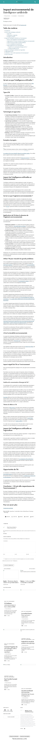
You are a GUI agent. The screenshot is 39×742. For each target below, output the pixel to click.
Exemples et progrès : (11, 36)
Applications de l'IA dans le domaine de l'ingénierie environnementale (20, 41)
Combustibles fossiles (19, 511)
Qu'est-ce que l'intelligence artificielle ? (13, 32)
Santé (33, 639)
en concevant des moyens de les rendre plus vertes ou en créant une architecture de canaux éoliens (18, 321)
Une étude (5, 397)
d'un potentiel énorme (7, 474)
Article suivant (32, 568)
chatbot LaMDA (19, 421)
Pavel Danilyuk (26, 150)
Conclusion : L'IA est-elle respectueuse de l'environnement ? (17, 52)
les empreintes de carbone (24, 281)
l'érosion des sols (17, 340)
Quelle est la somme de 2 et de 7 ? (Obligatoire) (9, 560)
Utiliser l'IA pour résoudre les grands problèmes (16, 42)
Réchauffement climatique (28, 511)
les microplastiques (30, 264)
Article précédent (7, 568)
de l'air (7, 206)
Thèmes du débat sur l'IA (14, 48)
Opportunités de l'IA (9, 51)
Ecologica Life (23, 25)
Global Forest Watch (29, 346)
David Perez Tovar (6, 18)
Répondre (5, 533)
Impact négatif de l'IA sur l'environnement (15, 45)
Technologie (6, 512)
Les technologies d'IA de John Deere (26, 459)
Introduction (7, 30)
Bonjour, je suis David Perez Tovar (29, 711)
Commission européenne (8, 508)
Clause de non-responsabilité (24, 736)
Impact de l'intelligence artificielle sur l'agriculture (15, 50)
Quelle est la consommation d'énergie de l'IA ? (18, 47)
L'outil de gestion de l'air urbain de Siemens (18, 322)
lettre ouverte (12, 407)
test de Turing (30, 418)
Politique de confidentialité (14, 736)
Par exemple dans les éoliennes (20, 226)
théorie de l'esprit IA (25, 157)
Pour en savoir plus (9, 54)
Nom (4, 554)
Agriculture (12, 511)
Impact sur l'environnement (9, 601)
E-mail (16, 554)
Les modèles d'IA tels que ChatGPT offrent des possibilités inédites (16, 153)
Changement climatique (25, 638)
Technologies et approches (12, 35)
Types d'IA (9, 33)
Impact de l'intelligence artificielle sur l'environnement (16, 38)
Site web (27, 554)
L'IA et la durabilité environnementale (14, 44)
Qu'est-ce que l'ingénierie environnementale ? (16, 39)
